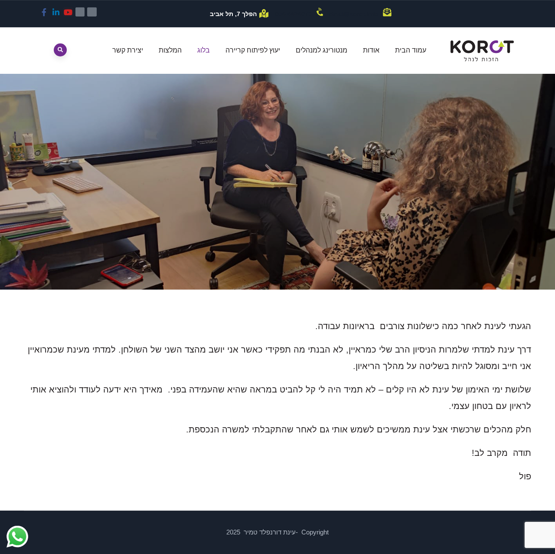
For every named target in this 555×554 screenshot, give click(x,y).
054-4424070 (293, 13)
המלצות (170, 50)
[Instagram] (80, 12)
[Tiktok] (92, 12)
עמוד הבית (410, 50)
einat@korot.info (354, 13)
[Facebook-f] (44, 12)
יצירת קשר (127, 50)
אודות (371, 50)
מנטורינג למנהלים (321, 50)
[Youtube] (68, 12)
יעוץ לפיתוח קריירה (252, 50)
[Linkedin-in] (56, 12)
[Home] (482, 50)
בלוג (203, 50)
